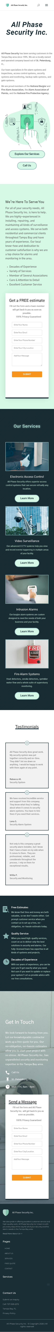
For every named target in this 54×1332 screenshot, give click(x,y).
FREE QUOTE (10, 1263)
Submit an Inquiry (11, 1299)
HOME (7, 1248)
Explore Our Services (27, 154)
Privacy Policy (9, 1313)
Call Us (27, 165)
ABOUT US (9, 1253)
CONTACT (8, 1269)
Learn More (27, 498)
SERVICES (8, 1258)
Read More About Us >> (12, 1234)
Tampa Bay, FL (9, 1309)
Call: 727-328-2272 (11, 1304)
